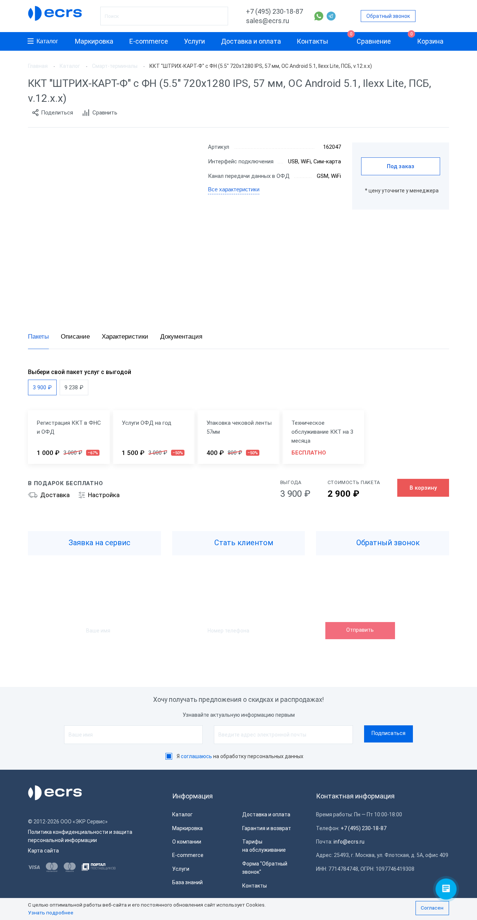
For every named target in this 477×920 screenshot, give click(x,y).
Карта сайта (43, 851)
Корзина (427, 38)
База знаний (187, 882)
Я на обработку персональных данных (240, 756)
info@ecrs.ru (349, 842)
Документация (181, 336)
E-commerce (148, 41)
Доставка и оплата (251, 41)
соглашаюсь (196, 756)
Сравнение (370, 38)
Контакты (312, 41)
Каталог (47, 41)
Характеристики (125, 336)
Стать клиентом (242, 542)
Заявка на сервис (98, 542)
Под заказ (400, 166)
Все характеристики (233, 189)
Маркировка (94, 41)
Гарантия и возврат (266, 828)
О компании (186, 842)
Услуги (194, 41)
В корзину (423, 487)
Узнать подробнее (50, 913)
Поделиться (57, 112)
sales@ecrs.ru (267, 21)
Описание (75, 336)
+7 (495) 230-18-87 (274, 11)
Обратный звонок (388, 16)
